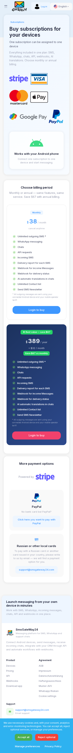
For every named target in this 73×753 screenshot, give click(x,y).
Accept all (23, 737)
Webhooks (12, 681)
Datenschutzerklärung (51, 675)
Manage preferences (27, 746)
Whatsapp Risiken (49, 691)
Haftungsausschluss (50, 681)
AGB (41, 665)
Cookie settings (47, 696)
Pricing (10, 670)
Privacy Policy (53, 746)
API (8, 675)
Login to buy (37, 309)
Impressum (45, 670)
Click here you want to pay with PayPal (36, 521)
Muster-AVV (45, 686)
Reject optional (46, 737)
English (63, 6)
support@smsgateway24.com (36, 569)
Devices (10, 665)
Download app (14, 686)
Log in (44, 6)
